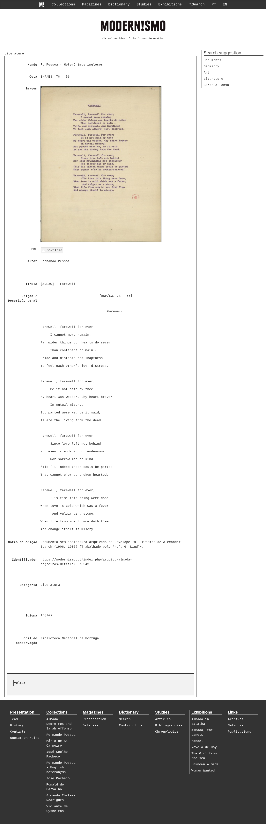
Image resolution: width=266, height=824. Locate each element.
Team (14, 719)
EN (225, 4)
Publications (239, 732)
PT (214, 4)
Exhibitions (170, 4)
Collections (63, 4)
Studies (144, 4)
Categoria (28, 585)
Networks (235, 725)
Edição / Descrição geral (22, 298)
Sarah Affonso (216, 85)
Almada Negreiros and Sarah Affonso (59, 724)
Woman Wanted (203, 770)
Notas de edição (22, 542)
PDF (34, 249)
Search (125, 719)
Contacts (18, 732)
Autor (32, 261)
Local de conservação (26, 641)
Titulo (31, 284)
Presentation (94, 719)
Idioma (31, 615)
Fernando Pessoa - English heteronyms (61, 767)
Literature (213, 79)
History (17, 725)
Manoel (197, 741)
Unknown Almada (205, 764)
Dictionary (119, 4)
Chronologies (167, 732)
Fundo (32, 65)
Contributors (130, 725)
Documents (212, 60)
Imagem (31, 88)
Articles (163, 719)
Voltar (20, 683)
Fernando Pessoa (61, 735)
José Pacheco (58, 778)
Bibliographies (168, 725)
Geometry (211, 66)
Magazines (91, 4)
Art (207, 72)
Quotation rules (24, 738)
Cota (33, 77)
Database (90, 725)
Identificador (24, 560)
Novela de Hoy (204, 747)
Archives (235, 719)
